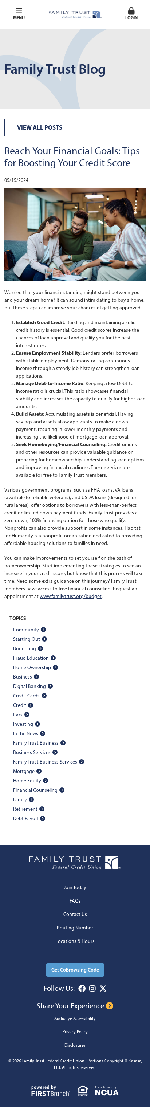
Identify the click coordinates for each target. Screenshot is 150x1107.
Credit (19, 705)
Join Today (75, 887)
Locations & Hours (75, 941)
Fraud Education (31, 658)
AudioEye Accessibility (75, 1018)
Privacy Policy (75, 1031)
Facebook (82, 988)
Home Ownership (32, 667)
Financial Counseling (35, 790)
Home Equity (27, 781)
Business (22, 677)
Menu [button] (19, 17)
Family (20, 800)
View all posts (39, 127)
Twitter (103, 988)
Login (131, 17)
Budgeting (24, 649)
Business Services (32, 752)
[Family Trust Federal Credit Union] (75, 14)
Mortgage (24, 771)
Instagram (92, 988)
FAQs (75, 901)
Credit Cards (26, 696)
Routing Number (75, 928)
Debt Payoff (25, 818)
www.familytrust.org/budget (71, 596)
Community (26, 630)
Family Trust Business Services (45, 762)
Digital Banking (29, 686)
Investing (23, 724)
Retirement (25, 809)
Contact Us (75, 914)
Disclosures (75, 1045)
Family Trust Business (36, 743)
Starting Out (26, 639)
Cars (18, 715)
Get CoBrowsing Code (75, 969)
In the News (25, 733)
